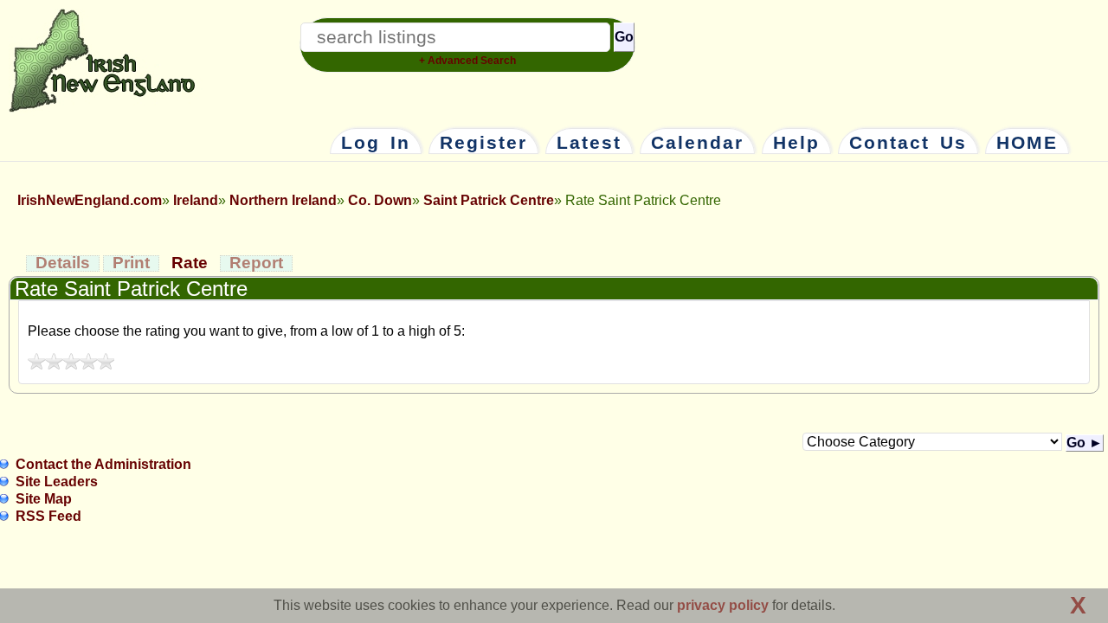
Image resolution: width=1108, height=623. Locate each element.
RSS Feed (48, 516)
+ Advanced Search (467, 61)
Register (483, 142)
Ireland (195, 200)
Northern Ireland (283, 200)
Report (256, 263)
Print (131, 263)
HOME (1027, 142)
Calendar (697, 142)
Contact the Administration (103, 464)
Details (62, 263)
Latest (589, 142)
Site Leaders (57, 481)
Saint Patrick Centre (488, 200)
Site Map (44, 498)
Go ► (1084, 442)
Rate (189, 263)
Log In (375, 142)
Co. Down (380, 200)
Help (796, 142)
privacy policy (723, 605)
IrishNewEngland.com (89, 200)
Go (624, 36)
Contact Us (908, 142)
